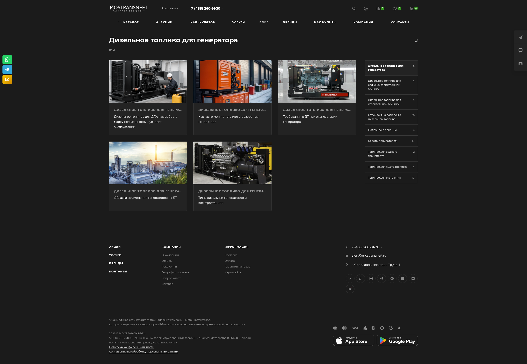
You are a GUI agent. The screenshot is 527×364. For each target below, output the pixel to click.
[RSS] (416, 41)
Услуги (115, 255)
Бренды (116, 263)
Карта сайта (233, 272)
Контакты (118, 271)
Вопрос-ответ (171, 278)
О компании (170, 255)
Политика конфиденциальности (131, 347)
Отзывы (167, 260)
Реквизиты (169, 266)
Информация (237, 246)
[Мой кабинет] (366, 9)
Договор (167, 283)
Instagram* (371, 278)
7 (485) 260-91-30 (205, 8)
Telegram (381, 278)
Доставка (231, 255)
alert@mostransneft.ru (369, 255)
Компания (171, 246)
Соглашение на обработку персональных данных (143, 351)
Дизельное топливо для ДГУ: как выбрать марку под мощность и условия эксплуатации (145, 122)
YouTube (392, 278)
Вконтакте (350, 278)
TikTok (350, 289)
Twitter (360, 278)
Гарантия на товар (238, 266)
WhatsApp (402, 278)
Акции (115, 246)
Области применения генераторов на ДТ (145, 198)
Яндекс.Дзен (413, 278)
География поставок (176, 272)
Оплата (230, 260)
